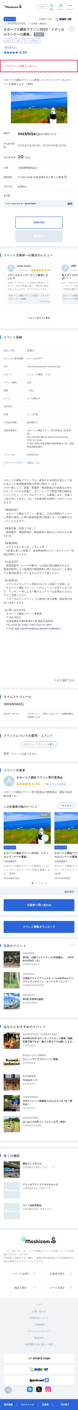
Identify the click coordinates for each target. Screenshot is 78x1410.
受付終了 (65, 1404)
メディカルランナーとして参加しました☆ (27, 276)
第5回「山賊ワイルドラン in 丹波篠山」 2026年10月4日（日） (48, 959)
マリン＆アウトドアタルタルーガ (40, 1184)
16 (56, 784)
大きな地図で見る (64, 680)
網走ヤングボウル (32, 1163)
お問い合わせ (39, 1311)
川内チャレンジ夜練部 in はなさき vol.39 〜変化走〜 (47, 1102)
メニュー (70, 9)
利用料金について (39, 1317)
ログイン (61, 9)
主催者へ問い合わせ (39, 905)
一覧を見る (66, 805)
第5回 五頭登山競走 (33, 999)
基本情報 (8, 1404)
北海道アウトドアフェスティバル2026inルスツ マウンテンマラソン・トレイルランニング (48, 980)
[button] (32, 883)
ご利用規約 (39, 1324)
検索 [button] (51, 9)
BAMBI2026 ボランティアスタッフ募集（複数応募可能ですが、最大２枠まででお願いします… (48, 1040)
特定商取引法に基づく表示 (39, 1344)
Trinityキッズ (30, 1080)
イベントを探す (21, 1273)
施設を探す (20, 1287)
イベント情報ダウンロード (39, 926)
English (42, 6)
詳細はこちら (33, 462)
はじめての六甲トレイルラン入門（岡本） (45, 1121)
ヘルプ (39, 1304)
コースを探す (57, 1287)
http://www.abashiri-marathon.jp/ (44, 366)
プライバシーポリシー (39, 1331)
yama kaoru (24, 265)
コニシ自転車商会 (32, 1205)
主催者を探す (57, 1273)
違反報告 (69, 891)
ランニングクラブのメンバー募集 (40, 1059)
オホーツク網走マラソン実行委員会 (39, 777)
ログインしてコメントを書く (39, 744)
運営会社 (39, 1337)
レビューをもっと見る (39, 317)
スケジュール (27, 1404)
